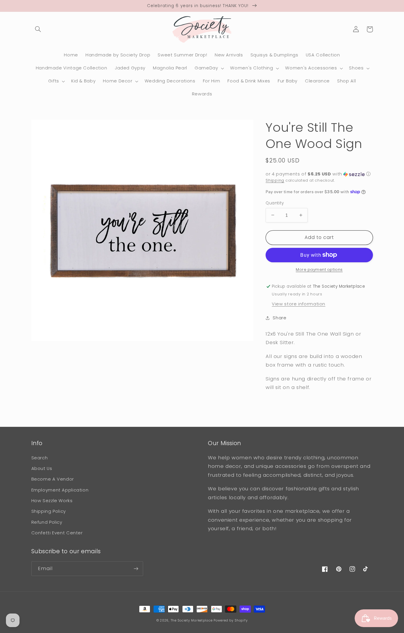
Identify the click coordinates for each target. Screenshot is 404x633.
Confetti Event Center (57, 533)
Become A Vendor (52, 479)
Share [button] (279, 317)
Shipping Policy (48, 511)
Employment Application (60, 490)
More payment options (319, 269)
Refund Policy (46, 522)
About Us (41, 468)
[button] (38, 29)
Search (39, 458)
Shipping (275, 180)
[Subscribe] (136, 568)
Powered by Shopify (231, 620)
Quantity (275, 203)
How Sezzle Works (52, 501)
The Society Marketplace (192, 620)
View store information (298, 304)
